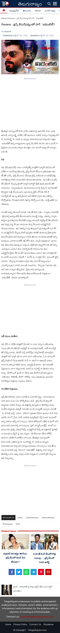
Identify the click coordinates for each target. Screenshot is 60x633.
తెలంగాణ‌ (27, 10)
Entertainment (32, 517)
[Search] (49, 3)
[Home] (4, 10)
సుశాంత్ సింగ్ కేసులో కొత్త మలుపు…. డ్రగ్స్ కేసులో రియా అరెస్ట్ (44, 557)
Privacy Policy (20, 624)
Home (4, 18)
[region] (30, 102)
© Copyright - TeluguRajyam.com (30, 630)
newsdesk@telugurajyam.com (37, 616)
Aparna (7, 31)
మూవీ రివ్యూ (50, 10)
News (20, 517)
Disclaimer (48, 624)
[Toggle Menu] (55, 4)
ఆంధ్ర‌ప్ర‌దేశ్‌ (14, 10)
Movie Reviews (48, 517)
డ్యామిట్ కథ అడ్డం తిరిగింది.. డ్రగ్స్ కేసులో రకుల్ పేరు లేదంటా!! (15, 557)
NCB (18, 524)
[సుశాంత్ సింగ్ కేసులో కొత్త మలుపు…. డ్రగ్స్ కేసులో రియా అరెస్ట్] (44, 542)
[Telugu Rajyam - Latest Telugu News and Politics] (5, 3)
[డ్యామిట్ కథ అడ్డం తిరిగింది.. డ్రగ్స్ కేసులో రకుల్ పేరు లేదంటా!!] (15, 542)
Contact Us (35, 624)
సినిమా (38, 10)
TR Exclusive (7, 524)
